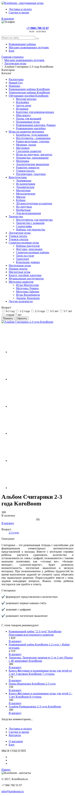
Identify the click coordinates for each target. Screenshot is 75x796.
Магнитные (23, 190)
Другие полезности (21, 301)
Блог (12, 50)
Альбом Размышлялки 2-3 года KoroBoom (35, 706)
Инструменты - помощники (33, 138)
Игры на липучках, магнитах (34, 154)
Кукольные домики (28, 262)
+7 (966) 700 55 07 (37, 28)
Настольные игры (20, 265)
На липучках (24, 206)
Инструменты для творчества (34, 219)
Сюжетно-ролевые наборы (32, 252)
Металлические (25, 193)
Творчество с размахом (30, 223)
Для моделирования (28, 213)
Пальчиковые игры (28, 121)
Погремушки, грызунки (31, 174)
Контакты (15, 735)
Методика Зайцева (27, 291)
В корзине (7, 18)
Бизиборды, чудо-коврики (32, 134)
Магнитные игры (19, 271)
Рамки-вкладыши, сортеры (32, 141)
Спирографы (24, 226)
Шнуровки (22, 147)
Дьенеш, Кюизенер (28, 298)
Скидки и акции (19, 12)
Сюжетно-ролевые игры (24, 242)
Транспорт (22, 258)
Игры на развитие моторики (26, 131)
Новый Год (16, 82)
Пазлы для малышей (28, 118)
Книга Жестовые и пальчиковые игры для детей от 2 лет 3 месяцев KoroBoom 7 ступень (40, 672)
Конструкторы (18, 177)
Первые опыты (18, 268)
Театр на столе (25, 255)
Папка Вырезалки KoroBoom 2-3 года (32, 683)
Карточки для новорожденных (35, 112)
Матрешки (22, 161)
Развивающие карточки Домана (36, 125)
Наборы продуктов (28, 245)
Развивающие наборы (22, 44)
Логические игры (20, 232)
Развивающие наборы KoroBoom (29, 89)
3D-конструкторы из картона (34, 203)
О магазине (16, 741)
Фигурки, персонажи (29, 249)
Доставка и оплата (20, 9)
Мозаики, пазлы (26, 144)
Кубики (20, 200)
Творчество (16, 216)
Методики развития (21, 281)
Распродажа (16, 79)
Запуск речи (23, 105)
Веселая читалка (26, 98)
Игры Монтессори (27, 285)
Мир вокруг (23, 115)
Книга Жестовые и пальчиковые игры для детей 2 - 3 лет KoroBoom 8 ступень (40, 695)
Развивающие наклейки (31, 128)
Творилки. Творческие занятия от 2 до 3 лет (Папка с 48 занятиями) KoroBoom (41, 659)
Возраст (6, 307)
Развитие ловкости (27, 167)
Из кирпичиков (25, 183)
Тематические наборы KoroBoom (29, 92)
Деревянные (23, 180)
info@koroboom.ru (12, 791)
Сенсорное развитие (28, 151)
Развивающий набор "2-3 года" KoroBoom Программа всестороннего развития (35, 633)
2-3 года (14, 532)
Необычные (23, 209)
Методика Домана (27, 288)
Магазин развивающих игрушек (29, 47)
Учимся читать (18, 236)
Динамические (25, 187)
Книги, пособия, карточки (25, 275)
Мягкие (20, 196)
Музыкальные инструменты (26, 278)
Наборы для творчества (30, 229)
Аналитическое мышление (32, 164)
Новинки (14, 85)
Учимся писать (25, 170)
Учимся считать (18, 239)
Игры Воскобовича (28, 294)
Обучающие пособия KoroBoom (28, 95)
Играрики (22, 108)
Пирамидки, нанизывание (32, 157)
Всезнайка (22, 102)
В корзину (7, 523)
